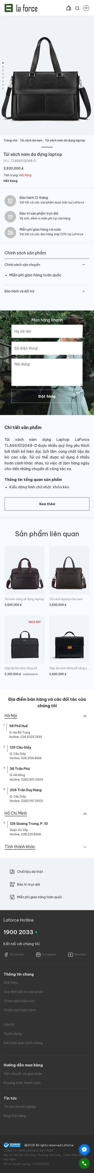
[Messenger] (84, 1149)
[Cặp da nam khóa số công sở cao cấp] (69, 639)
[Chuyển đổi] (83, 265)
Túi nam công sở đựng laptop (24, 599)
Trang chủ (10, 140)
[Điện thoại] (84, 1163)
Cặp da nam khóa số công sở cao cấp (69, 668)
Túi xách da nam (31, 140)
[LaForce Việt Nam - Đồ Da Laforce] (21, 8)
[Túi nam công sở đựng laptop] (24, 570)
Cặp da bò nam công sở (21, 668)
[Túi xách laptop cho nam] (69, 570)
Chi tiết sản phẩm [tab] (23, 427)
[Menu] (86, 8)
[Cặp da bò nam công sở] (24, 639)
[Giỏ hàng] (68, 8)
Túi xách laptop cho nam (66, 599)
